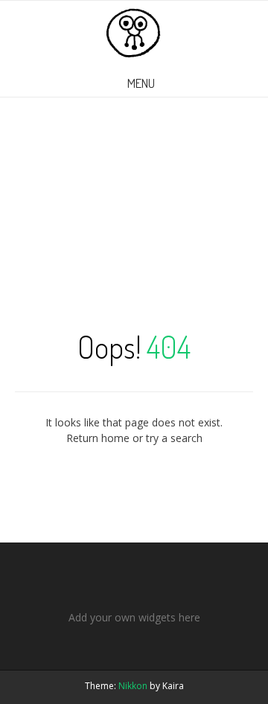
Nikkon (132, 685)
